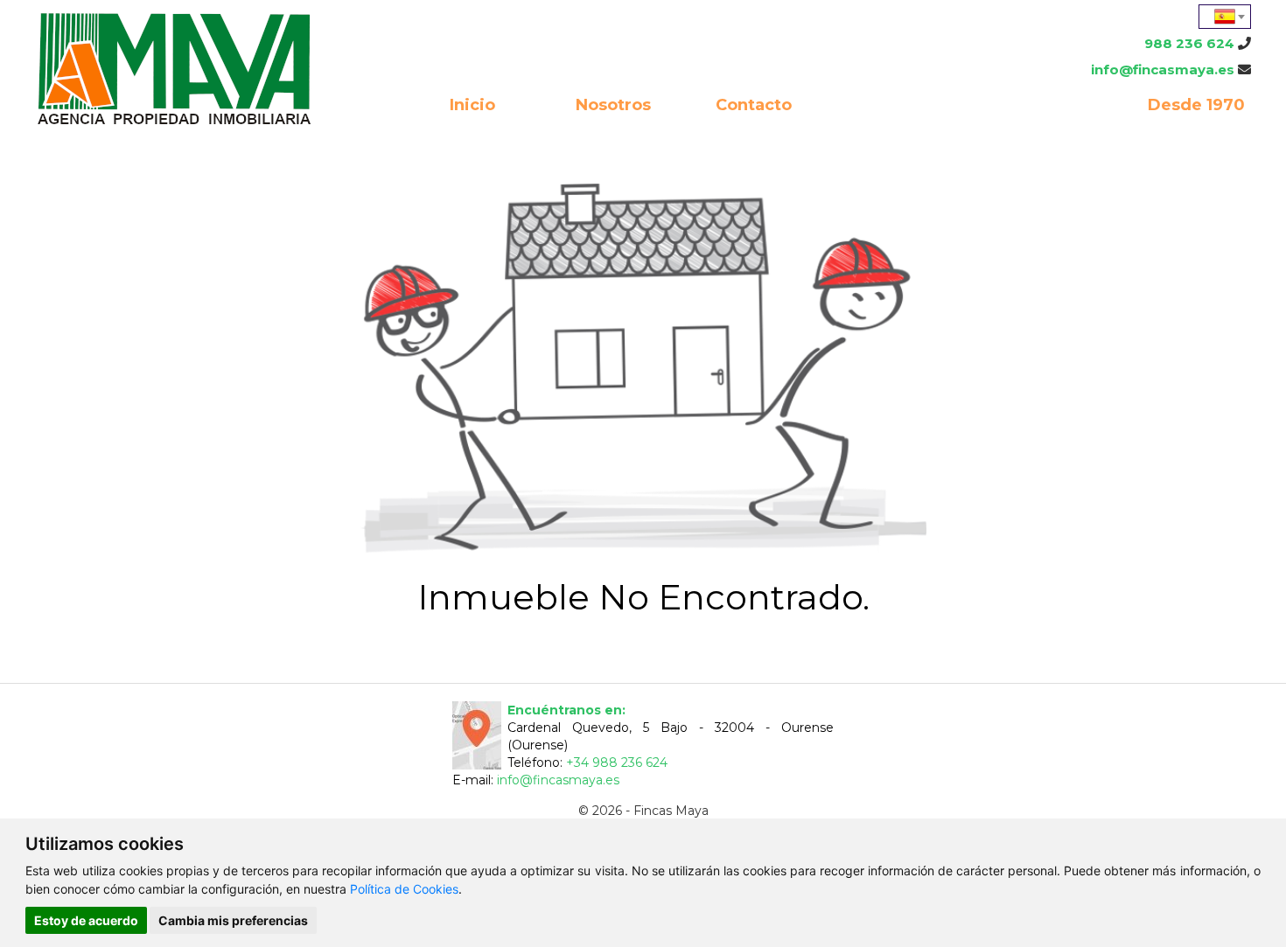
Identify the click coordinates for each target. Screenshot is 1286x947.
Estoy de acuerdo (86, 920)
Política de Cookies (404, 888)
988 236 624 (1189, 43)
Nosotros (613, 105)
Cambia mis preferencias (233, 920)
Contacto (754, 105)
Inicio (472, 105)
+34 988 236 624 (616, 762)
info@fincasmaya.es (1162, 69)
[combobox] (1225, 16)
